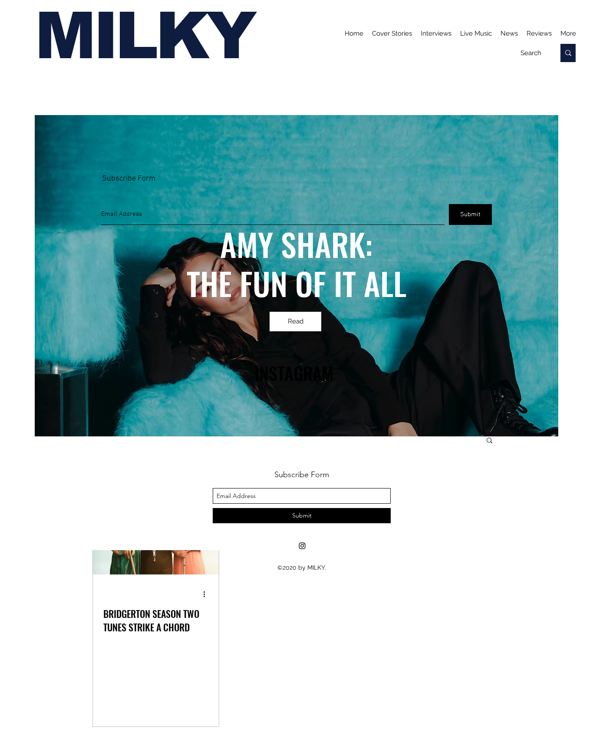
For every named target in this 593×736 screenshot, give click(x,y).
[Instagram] (302, 545)
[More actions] (207, 594)
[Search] (568, 53)
